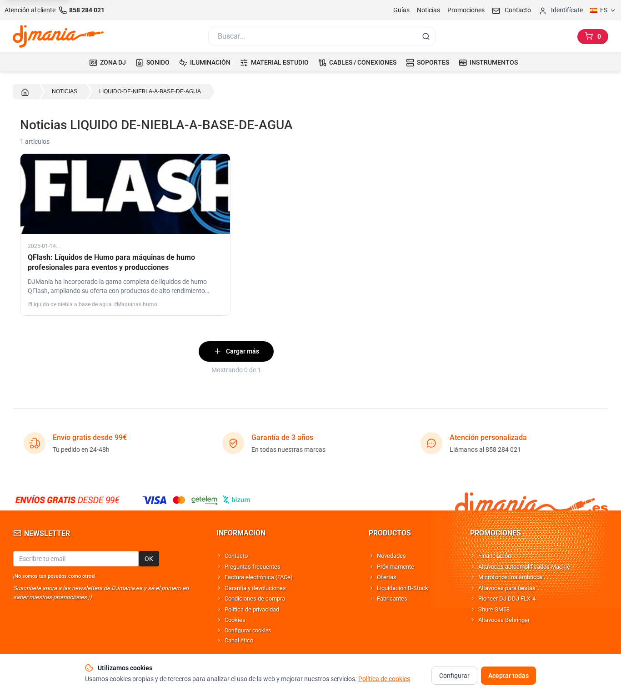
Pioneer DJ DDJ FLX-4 (507, 598)
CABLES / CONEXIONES (362, 62)
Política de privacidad (252, 609)
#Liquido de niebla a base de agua (70, 304)
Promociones (466, 10)
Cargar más (242, 351)
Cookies (235, 619)
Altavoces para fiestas (507, 588)
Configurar (454, 675)
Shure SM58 (494, 609)
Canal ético (239, 640)
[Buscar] (426, 36)
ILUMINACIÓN (210, 62)
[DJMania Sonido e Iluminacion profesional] (531, 499)
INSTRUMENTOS (494, 62)
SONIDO (158, 62)
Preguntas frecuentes (252, 566)
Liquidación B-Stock (402, 588)
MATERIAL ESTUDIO (280, 62)
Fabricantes (392, 598)
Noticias (428, 10)
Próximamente (395, 566)
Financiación (494, 555)
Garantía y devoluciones (255, 588)
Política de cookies (384, 678)
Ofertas (386, 577)
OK (149, 558)
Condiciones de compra (255, 598)
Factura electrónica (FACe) (259, 577)
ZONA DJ (113, 62)
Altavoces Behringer (504, 619)
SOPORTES (433, 62)
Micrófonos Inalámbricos (510, 577)
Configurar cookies (248, 630)
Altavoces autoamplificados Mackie (524, 566)
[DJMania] (58, 36)
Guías (401, 10)
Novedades (391, 555)
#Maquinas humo (135, 304)
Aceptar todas (508, 675)
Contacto (236, 555)
